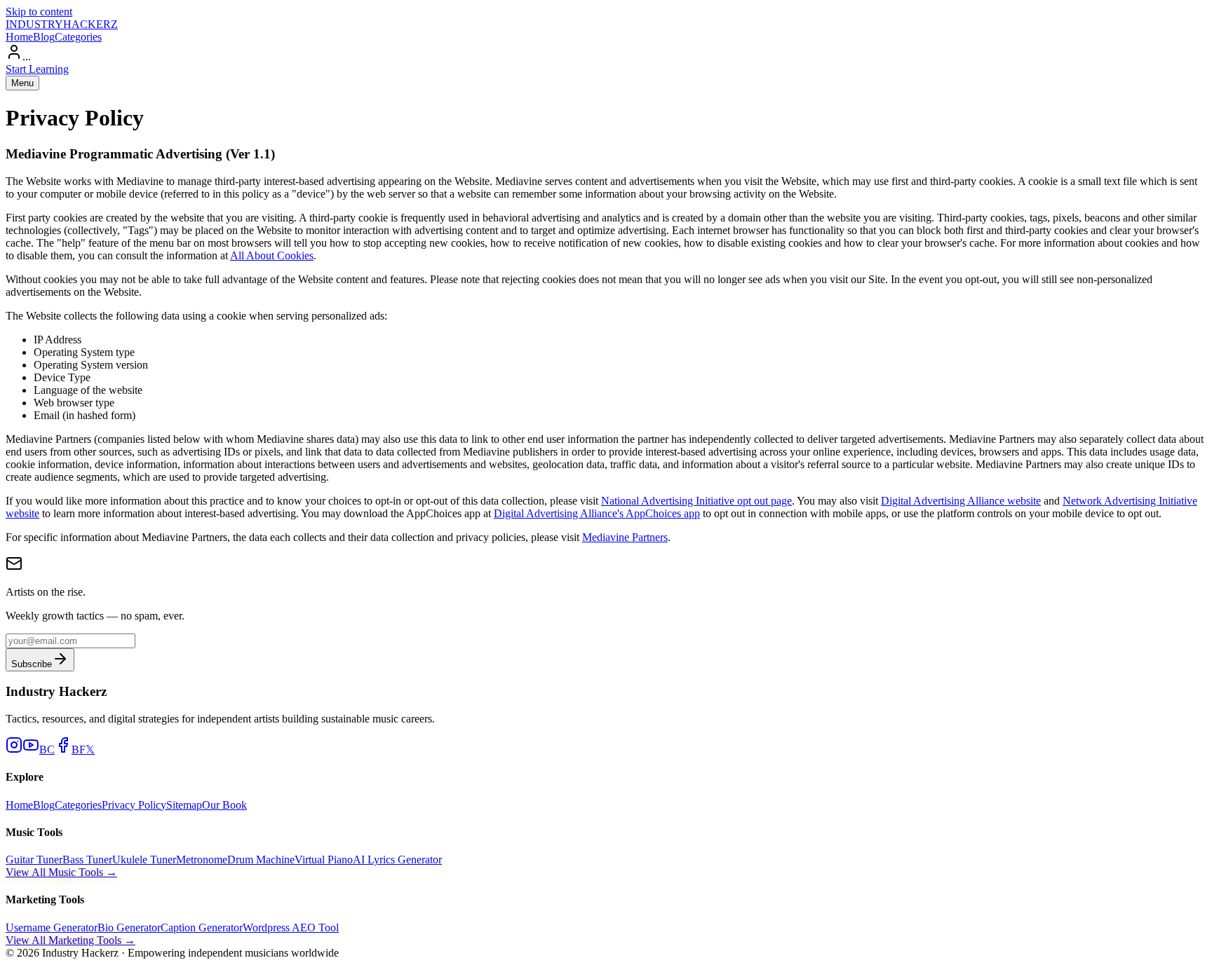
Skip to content (39, 12)
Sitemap (184, 805)
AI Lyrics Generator (397, 859)
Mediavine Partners (625, 537)
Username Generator (51, 927)
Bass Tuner (87, 859)
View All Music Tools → (61, 872)
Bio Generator (129, 927)
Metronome (201, 859)
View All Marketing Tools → (70, 940)
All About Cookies (272, 255)
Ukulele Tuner (144, 859)
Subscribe (31, 664)
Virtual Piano (324, 859)
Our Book (224, 805)
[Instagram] (14, 749)
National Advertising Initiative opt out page (696, 501)
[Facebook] (63, 749)
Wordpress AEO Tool (291, 927)
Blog (44, 37)
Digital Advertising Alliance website (961, 501)
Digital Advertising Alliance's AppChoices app (597, 513)
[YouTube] (30, 749)
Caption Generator (202, 927)
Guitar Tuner (34, 859)
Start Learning (37, 69)
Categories (78, 37)
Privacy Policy (134, 805)
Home (19, 37)
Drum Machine (261, 859)
